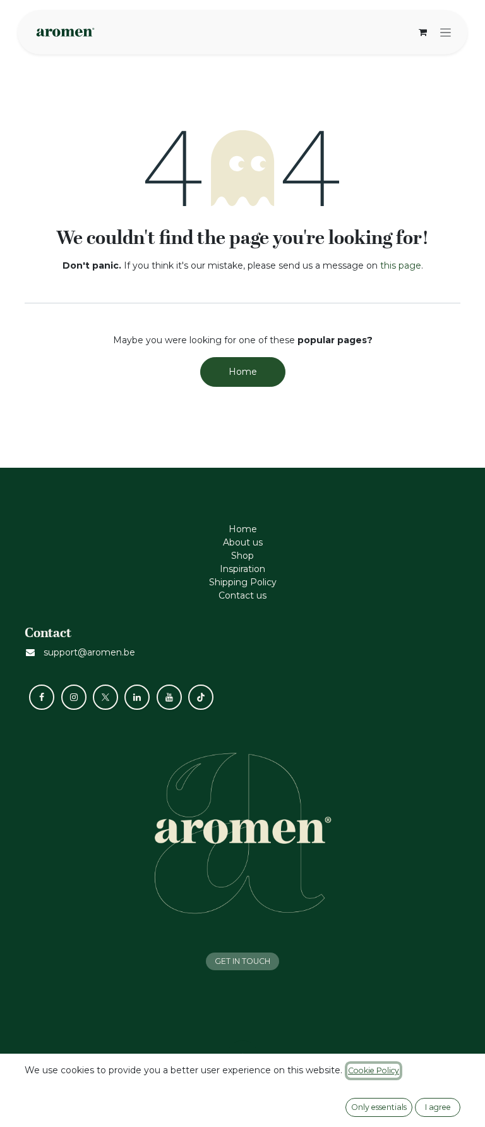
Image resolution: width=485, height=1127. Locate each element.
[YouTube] (169, 697)
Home (243, 371)
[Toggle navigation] (445, 32)
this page (400, 265)
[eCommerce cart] (422, 32)
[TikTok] (200, 697)
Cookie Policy (373, 1070)
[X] (105, 697)
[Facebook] (41, 697)
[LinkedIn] (137, 697)
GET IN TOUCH (242, 961)
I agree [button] (438, 1107)
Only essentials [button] (379, 1107)
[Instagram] (74, 697)
